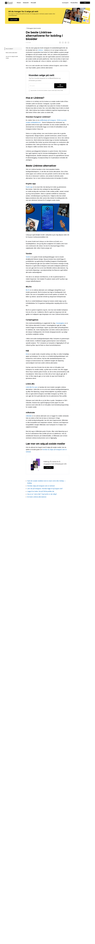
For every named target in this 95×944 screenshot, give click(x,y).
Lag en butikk (13, 19)
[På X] (65, 42)
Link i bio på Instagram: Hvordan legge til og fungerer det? (45, 488)
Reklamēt (26, 2)
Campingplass (60, 323)
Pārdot (19, 2)
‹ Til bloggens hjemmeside (33, 28)
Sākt (85, 2)
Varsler (28, 257)
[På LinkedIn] (63, 42)
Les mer (48, 467)
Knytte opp (29, 187)
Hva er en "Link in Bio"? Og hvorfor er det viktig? (42, 494)
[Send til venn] (68, 42)
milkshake (29, 416)
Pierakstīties (74, 2)
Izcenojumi (65, 2)
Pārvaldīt (33, 2)
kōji (27, 354)
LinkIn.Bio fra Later (31, 387)
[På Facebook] (60, 42)
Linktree (40, 50)
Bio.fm (28, 290)
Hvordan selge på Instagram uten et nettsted (41, 486)
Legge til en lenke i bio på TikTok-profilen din (40, 491)
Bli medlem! (60, 85)
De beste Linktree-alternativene (36, 497)
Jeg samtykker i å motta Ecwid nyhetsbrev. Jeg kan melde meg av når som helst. (47, 90)
